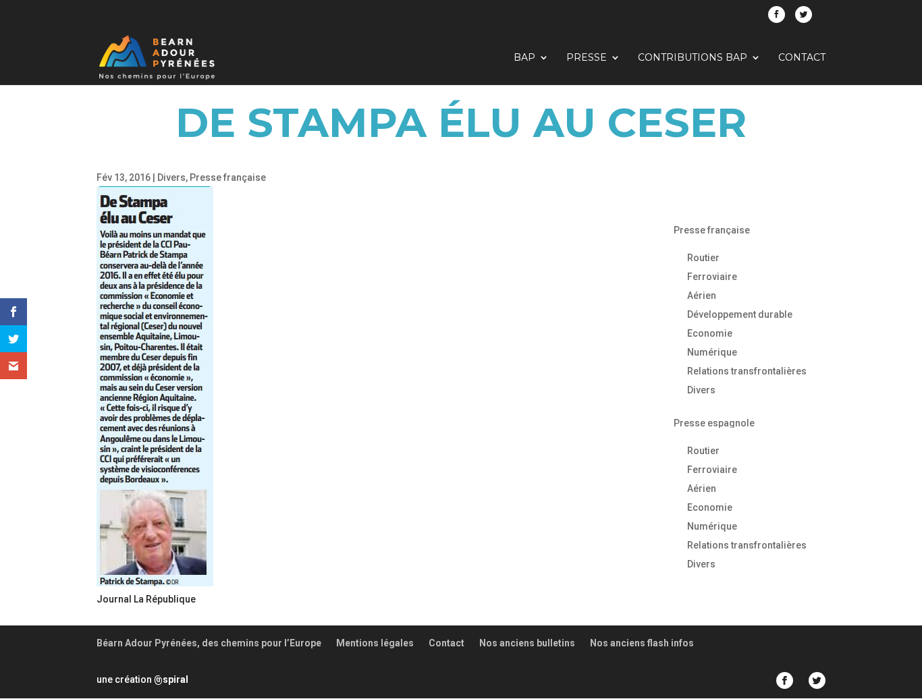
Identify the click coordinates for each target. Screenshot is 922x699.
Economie (709, 333)
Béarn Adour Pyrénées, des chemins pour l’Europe (209, 643)
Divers (171, 177)
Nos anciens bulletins (527, 643)
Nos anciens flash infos (642, 643)
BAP (524, 58)
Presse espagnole (714, 423)
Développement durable (739, 314)
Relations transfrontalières (747, 371)
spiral (171, 679)
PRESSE (586, 58)
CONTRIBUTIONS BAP (692, 58)
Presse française (228, 177)
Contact (801, 58)
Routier (703, 257)
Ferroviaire (712, 276)
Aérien (701, 295)
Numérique (712, 352)
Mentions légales (375, 643)
